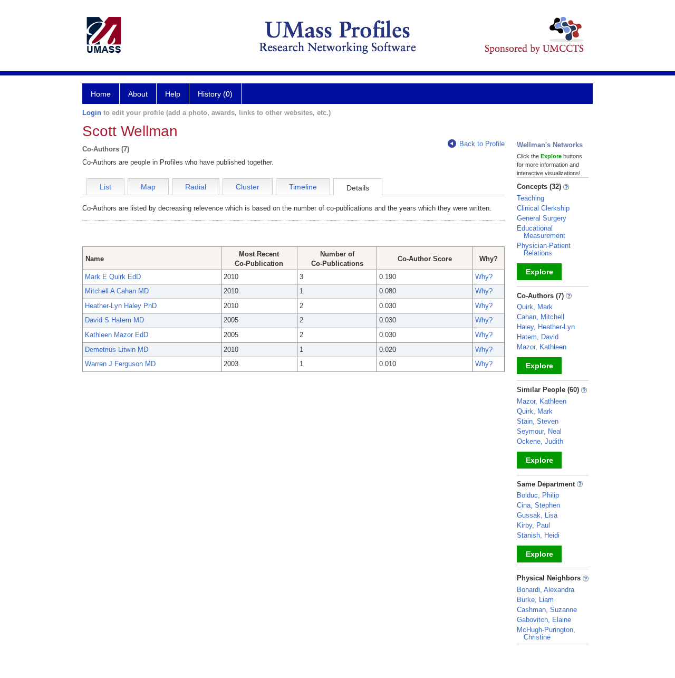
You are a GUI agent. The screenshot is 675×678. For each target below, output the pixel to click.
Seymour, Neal (539, 431)
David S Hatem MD (114, 320)
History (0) (215, 94)
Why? (484, 277)
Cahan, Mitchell (540, 317)
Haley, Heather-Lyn (546, 327)
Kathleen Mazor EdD (116, 335)
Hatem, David (537, 337)
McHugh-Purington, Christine (546, 633)
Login (91, 113)
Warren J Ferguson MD (120, 364)
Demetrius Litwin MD (116, 350)
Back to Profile (482, 144)
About (138, 94)
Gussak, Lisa (537, 515)
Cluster (247, 187)
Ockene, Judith (540, 441)
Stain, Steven (537, 421)
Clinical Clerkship (543, 208)
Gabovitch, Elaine (544, 620)
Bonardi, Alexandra (545, 590)
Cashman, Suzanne (547, 610)
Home (101, 94)
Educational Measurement (541, 232)
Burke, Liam (535, 600)
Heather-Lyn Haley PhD (121, 306)
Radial (195, 187)
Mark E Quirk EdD (113, 277)
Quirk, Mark (535, 307)
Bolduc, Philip (538, 495)
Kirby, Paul (533, 525)
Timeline (303, 187)
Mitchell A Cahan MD (117, 291)
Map (148, 187)
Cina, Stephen (538, 505)
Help (172, 94)
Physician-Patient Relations (544, 249)
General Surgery (541, 218)
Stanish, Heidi (538, 535)
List (105, 187)
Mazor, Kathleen (541, 347)
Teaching (530, 198)
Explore (539, 272)
